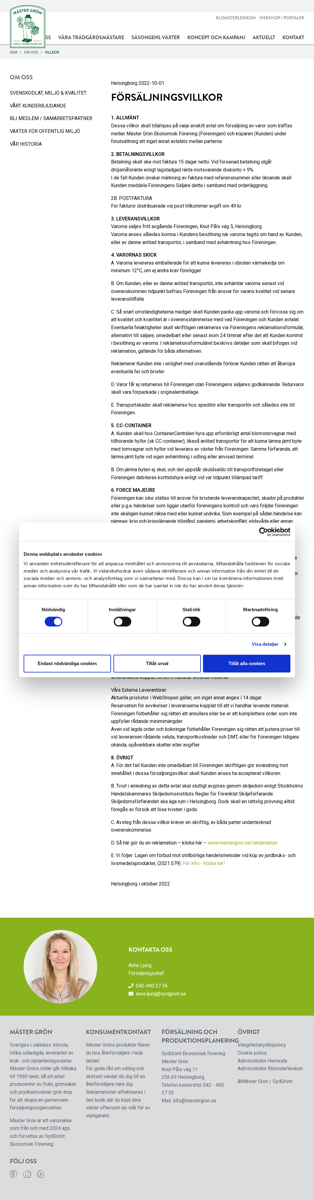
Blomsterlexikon (236, 18)
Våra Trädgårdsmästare (91, 37)
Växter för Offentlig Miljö (45, 131)
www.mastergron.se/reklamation (242, 843)
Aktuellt (264, 37)
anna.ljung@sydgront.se (161, 994)
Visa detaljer (265, 644)
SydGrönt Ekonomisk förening (193, 1053)
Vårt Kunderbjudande (38, 106)
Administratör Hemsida (262, 1061)
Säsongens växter (156, 37)
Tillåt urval (157, 663)
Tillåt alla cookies (246, 663)
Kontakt (293, 37)
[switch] (122, 621)
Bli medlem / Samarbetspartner (51, 118)
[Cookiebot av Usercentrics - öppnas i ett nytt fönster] (263, 531)
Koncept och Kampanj (216, 37)
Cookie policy (252, 1053)
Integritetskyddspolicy (262, 1045)
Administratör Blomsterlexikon (270, 1068)
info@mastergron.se (194, 1101)
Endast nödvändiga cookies (67, 663)
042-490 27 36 (152, 986)
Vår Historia (26, 144)
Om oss (31, 52)
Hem (13, 52)
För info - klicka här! (204, 863)
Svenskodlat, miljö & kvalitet (48, 93)
